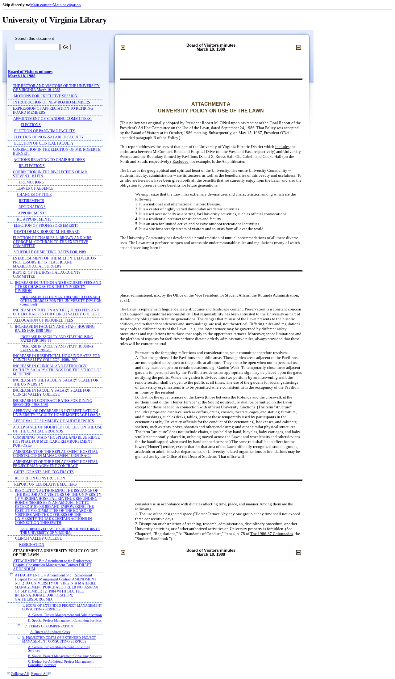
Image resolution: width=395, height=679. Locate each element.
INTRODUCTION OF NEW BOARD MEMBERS (51, 102)
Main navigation (67, 4)
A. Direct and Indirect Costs (50, 632)
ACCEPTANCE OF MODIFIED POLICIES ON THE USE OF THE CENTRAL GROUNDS (57, 429)
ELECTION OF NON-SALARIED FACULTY (49, 137)
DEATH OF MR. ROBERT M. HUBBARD (47, 232)
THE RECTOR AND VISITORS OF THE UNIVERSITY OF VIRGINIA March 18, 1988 (56, 88)
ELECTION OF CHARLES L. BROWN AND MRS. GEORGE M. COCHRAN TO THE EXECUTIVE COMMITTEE (52, 242)
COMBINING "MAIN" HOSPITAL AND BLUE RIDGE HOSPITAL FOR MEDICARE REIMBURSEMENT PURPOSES (56, 442)
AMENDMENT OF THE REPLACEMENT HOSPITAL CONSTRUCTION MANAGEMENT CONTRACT (55, 454)
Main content (41, 4)
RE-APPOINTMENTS (34, 219)
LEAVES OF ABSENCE (34, 189)
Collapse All (20, 674)
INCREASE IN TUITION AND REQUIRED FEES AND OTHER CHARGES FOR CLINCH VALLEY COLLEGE (56, 312)
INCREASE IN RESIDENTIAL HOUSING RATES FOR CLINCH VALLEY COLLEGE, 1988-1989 (56, 358)
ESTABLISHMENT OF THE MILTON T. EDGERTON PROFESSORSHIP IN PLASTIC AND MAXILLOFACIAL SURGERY (55, 262)
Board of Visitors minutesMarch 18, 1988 (30, 74)
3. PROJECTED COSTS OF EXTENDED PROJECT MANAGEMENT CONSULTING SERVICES (59, 639)
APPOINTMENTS (32, 213)
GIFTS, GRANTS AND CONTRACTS (44, 472)
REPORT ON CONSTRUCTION (40, 478)
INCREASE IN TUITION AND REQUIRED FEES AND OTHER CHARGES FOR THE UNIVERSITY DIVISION (58, 287)
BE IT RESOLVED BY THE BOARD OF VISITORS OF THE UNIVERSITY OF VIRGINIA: (60, 530)
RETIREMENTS (31, 201)
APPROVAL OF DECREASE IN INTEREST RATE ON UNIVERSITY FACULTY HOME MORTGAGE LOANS (57, 413)
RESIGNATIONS (32, 207)
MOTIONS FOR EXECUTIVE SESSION (45, 96)
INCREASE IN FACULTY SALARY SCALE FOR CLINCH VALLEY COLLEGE (51, 393)
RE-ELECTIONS (32, 166)
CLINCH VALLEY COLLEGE (38, 539)
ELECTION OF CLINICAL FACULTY (44, 143)
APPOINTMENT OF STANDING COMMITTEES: (52, 119)
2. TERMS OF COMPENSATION (49, 626)
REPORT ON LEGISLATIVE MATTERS (45, 485)
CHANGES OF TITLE (34, 195)
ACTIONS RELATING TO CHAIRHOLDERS (49, 160)
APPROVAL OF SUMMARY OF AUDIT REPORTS (53, 421)
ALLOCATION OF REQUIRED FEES (43, 320)
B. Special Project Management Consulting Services (65, 620)
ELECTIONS (31, 125)
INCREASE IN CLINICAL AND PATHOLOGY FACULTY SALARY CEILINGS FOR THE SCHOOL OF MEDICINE (57, 370)
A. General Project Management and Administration (65, 615)
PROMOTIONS (31, 182)
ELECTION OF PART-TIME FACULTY (44, 131)
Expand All (39, 674)
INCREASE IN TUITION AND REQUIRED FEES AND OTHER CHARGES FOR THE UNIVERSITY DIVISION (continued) (61, 300)
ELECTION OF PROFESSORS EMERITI (46, 226)
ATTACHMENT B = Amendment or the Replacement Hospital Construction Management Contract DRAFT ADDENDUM (52, 565)
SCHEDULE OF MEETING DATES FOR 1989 (50, 252)
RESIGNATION (31, 545)
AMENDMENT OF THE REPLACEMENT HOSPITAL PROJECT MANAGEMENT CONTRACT (55, 464)
